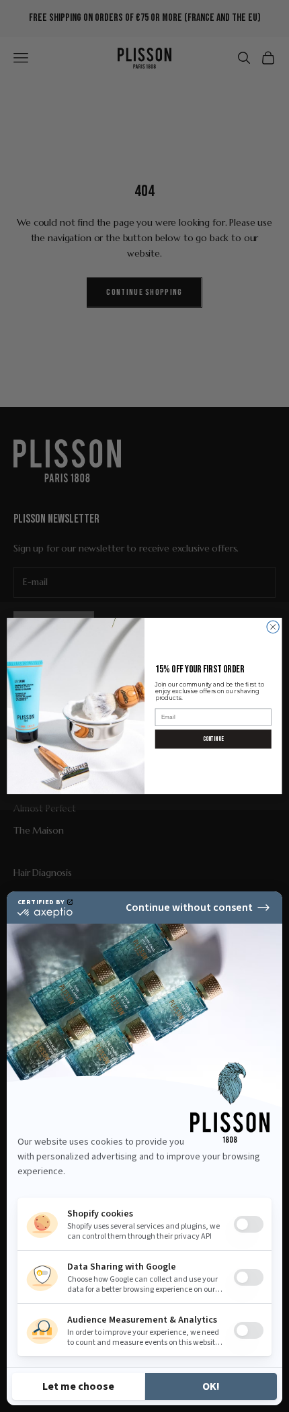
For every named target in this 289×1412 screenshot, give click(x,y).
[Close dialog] (273, 627)
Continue (213, 738)
